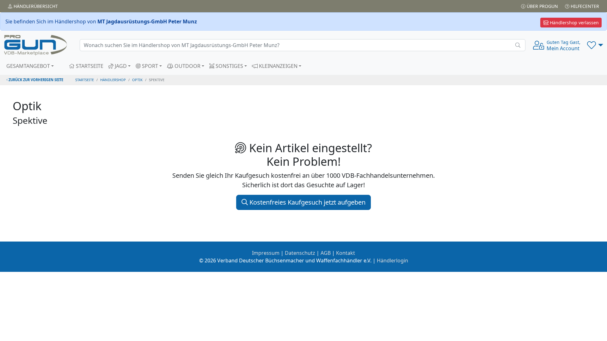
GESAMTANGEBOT (28, 66)
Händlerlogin (392, 260)
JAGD (120, 66)
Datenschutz (300, 252)
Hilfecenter (584, 6)
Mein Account (563, 45)
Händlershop (113, 79)
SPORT (149, 66)
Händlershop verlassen (574, 23)
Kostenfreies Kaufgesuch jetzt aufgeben (306, 202)
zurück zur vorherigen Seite (35, 79)
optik (137, 79)
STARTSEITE (89, 66)
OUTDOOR (186, 66)
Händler (35, 6)
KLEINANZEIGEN (277, 66)
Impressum (265, 252)
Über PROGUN (541, 6)
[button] (595, 45)
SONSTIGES (228, 66)
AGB (326, 252)
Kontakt (345, 252)
